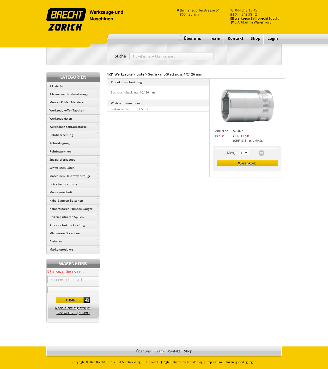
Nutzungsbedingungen (241, 362)
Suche (120, 56)
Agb (166, 362)
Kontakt (235, 38)
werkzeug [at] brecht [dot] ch (258, 18)
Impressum (214, 362)
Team (215, 38)
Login (70, 300)
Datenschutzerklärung (188, 362)
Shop (255, 38)
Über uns (192, 38)
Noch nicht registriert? (73, 308)
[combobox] (171, 56)
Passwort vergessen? (73, 312)
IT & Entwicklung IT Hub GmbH (139, 362)
